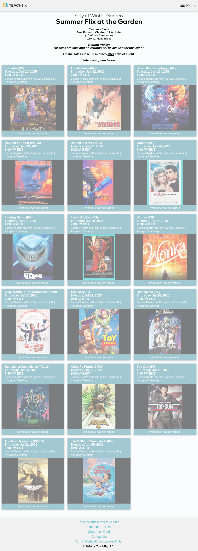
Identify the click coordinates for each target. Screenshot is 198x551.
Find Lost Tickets (99, 527)
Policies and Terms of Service (99, 522)
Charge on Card (99, 531)
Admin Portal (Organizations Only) (99, 541)
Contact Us (99, 536)
